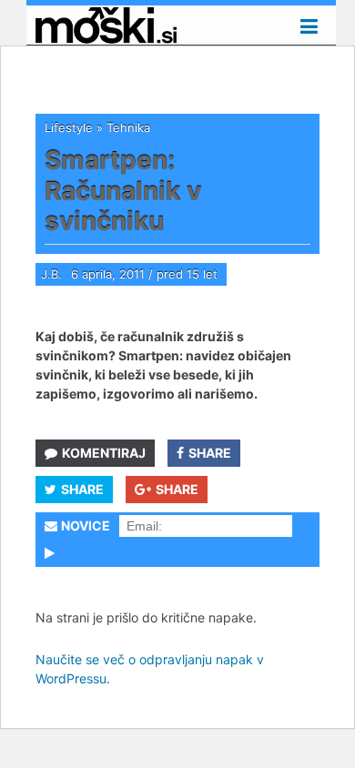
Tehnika (128, 127)
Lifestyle (69, 127)
